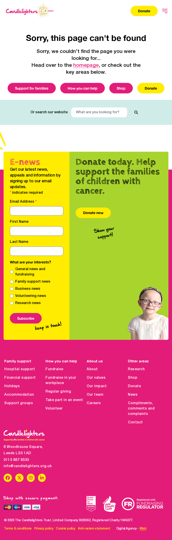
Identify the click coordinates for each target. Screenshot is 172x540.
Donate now (93, 212)
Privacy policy (43, 528)
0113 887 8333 (16, 460)
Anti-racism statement (94, 528)
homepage (86, 65)
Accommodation (19, 394)
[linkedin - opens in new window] (42, 478)
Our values (96, 377)
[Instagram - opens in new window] (31, 478)
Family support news (32, 281)
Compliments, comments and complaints (141, 409)
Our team (95, 394)
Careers (94, 403)
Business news (27, 288)
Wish (143, 528)
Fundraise (54, 369)
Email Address (23, 201)
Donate (144, 11)
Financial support (20, 377)
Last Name (19, 242)
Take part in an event (64, 400)
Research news (28, 303)
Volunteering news (30, 296)
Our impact (97, 386)
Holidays (12, 386)
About (92, 369)
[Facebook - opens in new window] (8, 478)
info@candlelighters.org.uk (24, 466)
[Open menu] (164, 11)
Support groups (18, 403)
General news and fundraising (30, 272)
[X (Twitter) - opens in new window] (19, 478)
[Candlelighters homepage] (30, 11)
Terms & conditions (18, 528)
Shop (121, 88)
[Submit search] (136, 112)
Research (136, 369)
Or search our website (49, 112)
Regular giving (58, 391)
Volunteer (54, 408)
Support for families (31, 88)
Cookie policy (65, 528)
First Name (19, 221)
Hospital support (19, 369)
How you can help (82, 88)
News (133, 394)
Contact (135, 422)
